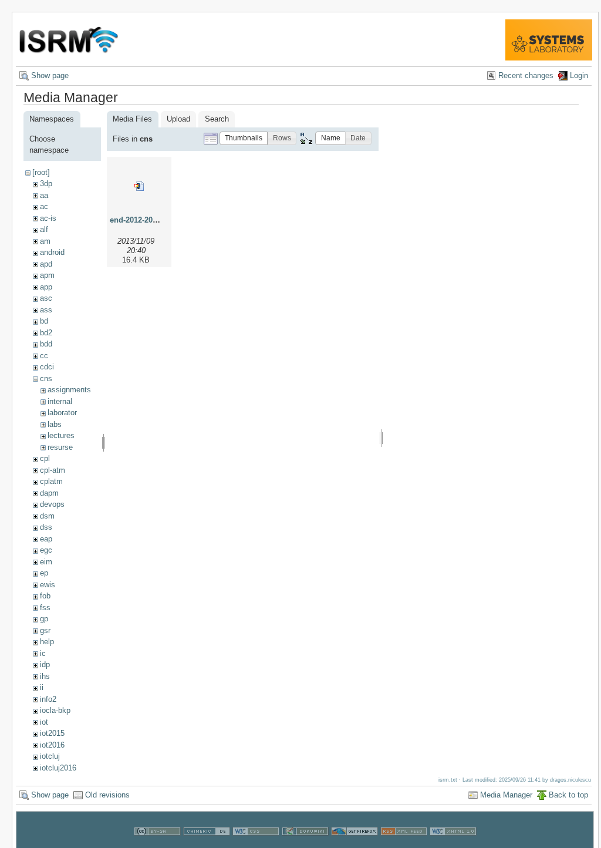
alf (44, 229)
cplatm (51, 481)
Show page (50, 75)
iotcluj (50, 756)
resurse (60, 447)
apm (47, 275)
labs (55, 424)
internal (60, 401)
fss (45, 607)
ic (43, 653)
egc (46, 550)
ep (44, 572)
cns (46, 378)
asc (46, 298)
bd (44, 321)
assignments (69, 389)
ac (44, 206)
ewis (47, 584)
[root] (41, 172)
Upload (178, 119)
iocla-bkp (55, 710)
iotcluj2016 (58, 767)
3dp (46, 183)
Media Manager (506, 794)
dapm (49, 493)
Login (579, 75)
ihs (45, 676)
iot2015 (52, 733)
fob (45, 595)
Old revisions (107, 794)
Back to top (568, 794)
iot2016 (52, 745)
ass (46, 309)
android (52, 252)
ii (41, 687)
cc (44, 355)
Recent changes (525, 75)
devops (52, 504)
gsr (45, 630)
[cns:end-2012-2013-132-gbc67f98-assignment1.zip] (139, 186)
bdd (46, 343)
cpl (45, 458)
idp (45, 664)
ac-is (48, 218)
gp (44, 618)
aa (44, 195)
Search (217, 119)
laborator (62, 412)
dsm (47, 516)
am (45, 241)
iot (44, 722)
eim (46, 561)
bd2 (46, 332)
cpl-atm (52, 470)
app (46, 286)
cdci (47, 366)
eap (46, 538)
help (47, 641)
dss (46, 527)
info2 (48, 699)
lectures (61, 435)
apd (46, 264)
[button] (244, 138)
